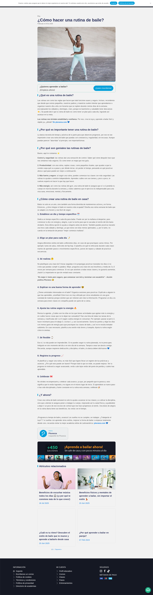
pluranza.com (99, 423)
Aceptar (113, 3)
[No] (150, 3)
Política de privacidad (126, 3)
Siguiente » (58, 549)
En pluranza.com (60, 122)
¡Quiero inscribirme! (103, 88)
